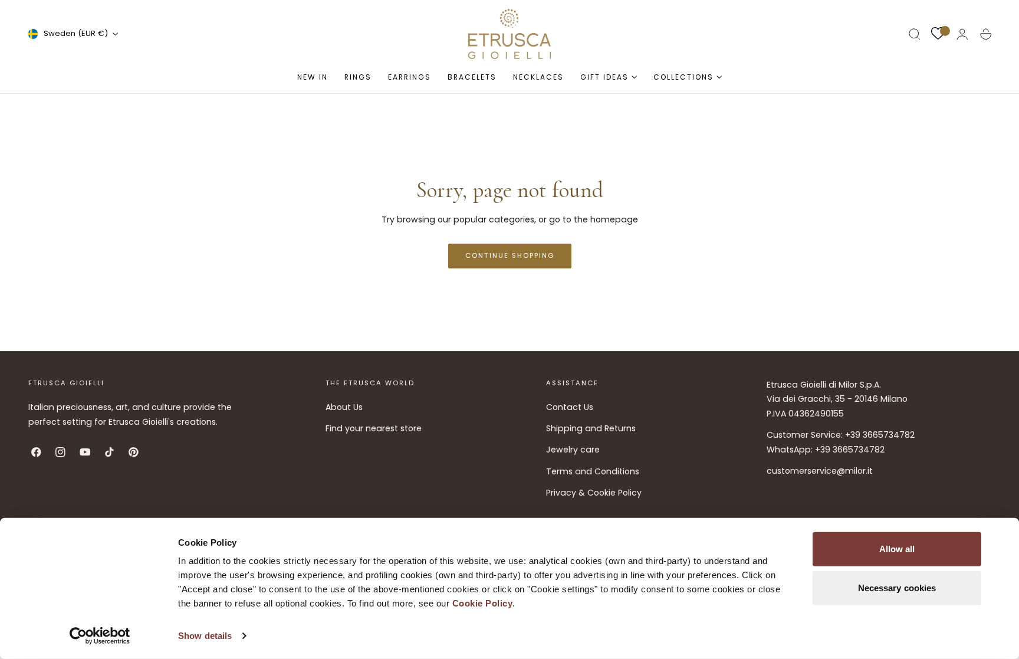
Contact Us (569, 407)
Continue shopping (509, 255)
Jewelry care (573, 450)
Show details (205, 636)
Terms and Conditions (592, 471)
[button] (914, 34)
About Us (344, 407)
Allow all (897, 549)
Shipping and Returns (591, 428)
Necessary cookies (897, 587)
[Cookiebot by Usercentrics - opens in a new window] (100, 636)
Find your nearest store (374, 428)
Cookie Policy (482, 603)
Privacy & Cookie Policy (594, 493)
